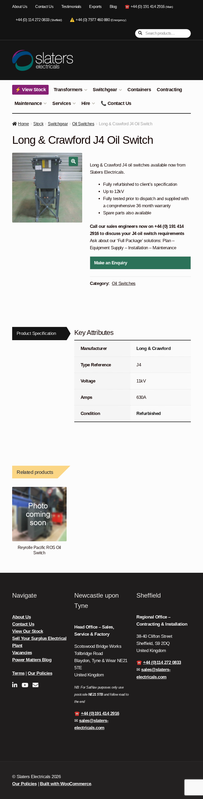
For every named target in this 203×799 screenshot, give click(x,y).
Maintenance (28, 103)
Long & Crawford (153, 348)
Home (23, 124)
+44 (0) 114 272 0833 (39, 20)
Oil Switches (83, 124)
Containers (139, 89)
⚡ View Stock (30, 89)
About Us (19, 6)
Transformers (68, 89)
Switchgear (105, 89)
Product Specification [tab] (36, 333)
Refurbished (148, 413)
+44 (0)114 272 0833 (162, 662)
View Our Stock (27, 631)
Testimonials (71, 6)
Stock (38, 124)
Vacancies (22, 652)
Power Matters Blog (31, 659)
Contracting (169, 89)
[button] (73, 161)
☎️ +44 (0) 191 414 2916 (149, 6)
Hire (85, 103)
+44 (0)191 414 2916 (100, 713)
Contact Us (44, 6)
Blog (113, 6)
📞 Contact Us (116, 103)
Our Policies (40, 673)
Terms (18, 673)
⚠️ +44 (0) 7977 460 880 (98, 20)
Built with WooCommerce (65, 783)
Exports (95, 6)
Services (61, 103)
